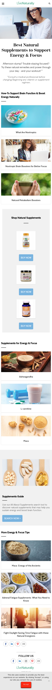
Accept (26, 684)
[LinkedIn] (19, 661)
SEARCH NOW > (12, 518)
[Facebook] (13, 661)
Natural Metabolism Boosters (26, 200)
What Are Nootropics (26, 132)
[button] (3, 3)
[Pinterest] (32, 661)
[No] (49, 681)
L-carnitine (26, 409)
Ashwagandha (26, 376)
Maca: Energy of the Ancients (26, 565)
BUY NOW (26, 257)
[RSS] (38, 661)
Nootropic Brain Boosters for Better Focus (26, 166)
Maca (26, 441)
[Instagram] (26, 661)
